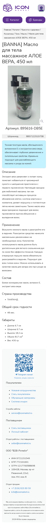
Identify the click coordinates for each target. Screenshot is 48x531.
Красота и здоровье (30, 29)
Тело (17, 34)
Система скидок (19, 401)
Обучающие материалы (23, 397)
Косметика (8, 34)
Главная (7, 29)
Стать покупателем (20, 394)
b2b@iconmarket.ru (20, 492)
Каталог (16, 29)
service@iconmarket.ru (21, 413)
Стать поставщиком (21, 428)
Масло (24, 34)
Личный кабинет (19, 431)
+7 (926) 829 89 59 (21, 488)
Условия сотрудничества (23, 390)
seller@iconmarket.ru (21, 443)
